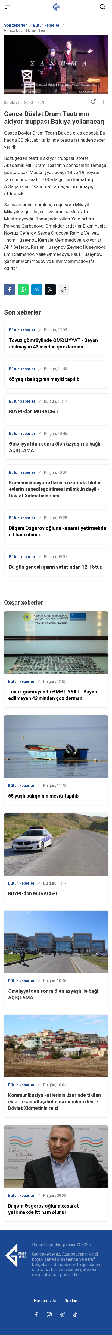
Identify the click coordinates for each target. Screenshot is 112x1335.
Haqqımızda (45, 1300)
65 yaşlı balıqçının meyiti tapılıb (44, 379)
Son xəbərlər (15, 25)
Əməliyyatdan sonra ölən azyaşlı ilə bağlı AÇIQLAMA (55, 447)
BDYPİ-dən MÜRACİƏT (34, 411)
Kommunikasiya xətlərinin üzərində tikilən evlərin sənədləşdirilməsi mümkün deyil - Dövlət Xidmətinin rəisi (55, 489)
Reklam (71, 1300)
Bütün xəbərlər (46, 25)
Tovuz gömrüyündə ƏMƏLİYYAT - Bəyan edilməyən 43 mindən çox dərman (53, 343)
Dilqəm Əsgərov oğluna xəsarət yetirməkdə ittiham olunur (57, 531)
